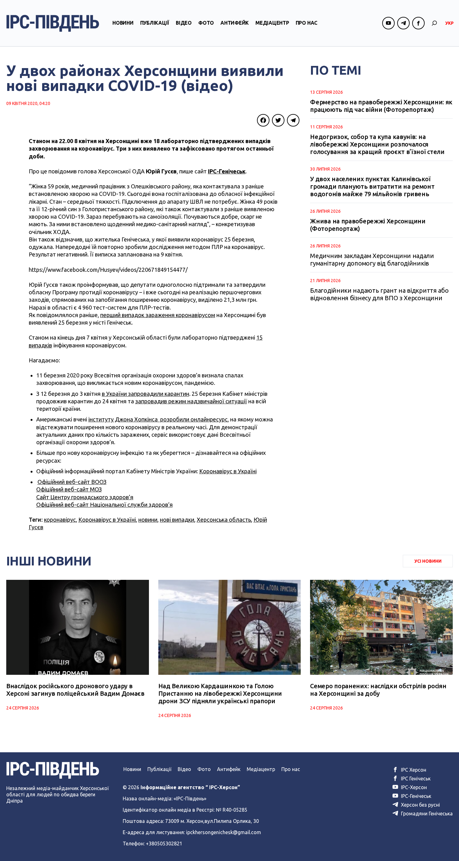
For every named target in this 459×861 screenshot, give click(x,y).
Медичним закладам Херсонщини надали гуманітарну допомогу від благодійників (372, 259)
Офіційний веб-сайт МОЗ (69, 489)
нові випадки (177, 519)
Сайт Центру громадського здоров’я (84, 497)
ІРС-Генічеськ (226, 171)
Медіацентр (272, 23)
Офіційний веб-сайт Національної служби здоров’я (104, 504)
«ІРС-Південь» (190, 798)
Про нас (306, 23)
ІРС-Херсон (413, 787)
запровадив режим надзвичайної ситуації (191, 401)
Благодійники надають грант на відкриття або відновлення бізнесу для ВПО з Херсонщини (379, 294)
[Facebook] (263, 120)
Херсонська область (224, 519)
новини (147, 519)
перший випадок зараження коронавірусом (157, 315)
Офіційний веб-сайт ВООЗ (71, 482)
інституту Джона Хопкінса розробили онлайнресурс (158, 419)
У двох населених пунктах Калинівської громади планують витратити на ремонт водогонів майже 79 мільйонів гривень (372, 186)
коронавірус (60, 519)
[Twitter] (278, 120)
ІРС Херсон (413, 770)
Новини (123, 23)
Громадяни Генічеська (426, 813)
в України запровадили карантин (145, 394)
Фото (206, 23)
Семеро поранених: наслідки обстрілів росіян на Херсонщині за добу (378, 689)
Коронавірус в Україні (228, 471)
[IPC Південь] (52, 23)
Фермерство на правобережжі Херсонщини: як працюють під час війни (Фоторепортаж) (381, 105)
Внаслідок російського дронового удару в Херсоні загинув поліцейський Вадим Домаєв (75, 689)
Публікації (155, 23)
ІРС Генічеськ (415, 778)
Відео (184, 23)
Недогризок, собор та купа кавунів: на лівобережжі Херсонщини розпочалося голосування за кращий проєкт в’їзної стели (377, 144)
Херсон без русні (420, 805)
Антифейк (234, 23)
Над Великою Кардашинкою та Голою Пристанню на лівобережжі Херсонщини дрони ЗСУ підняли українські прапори (220, 693)
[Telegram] (293, 120)
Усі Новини (428, 561)
